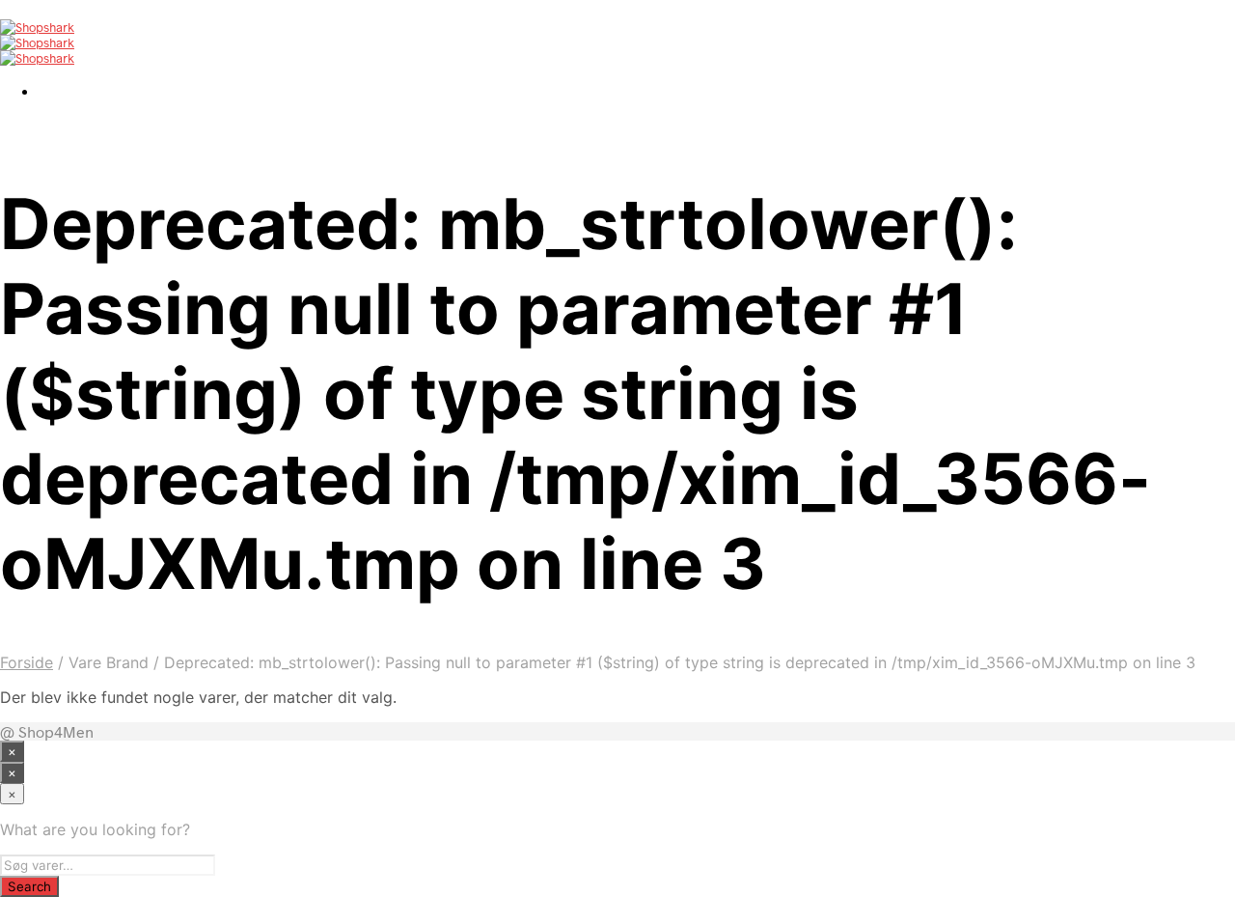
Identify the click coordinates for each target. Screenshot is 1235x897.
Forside (26, 662)
